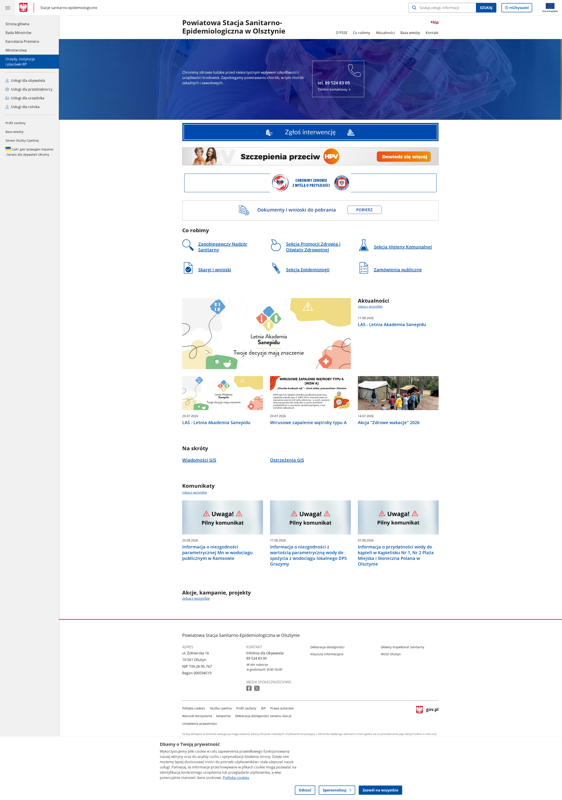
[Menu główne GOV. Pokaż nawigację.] (7, 7)
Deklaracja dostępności (327, 647)
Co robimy (361, 32)
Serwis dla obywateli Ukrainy (29, 152)
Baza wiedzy (14, 132)
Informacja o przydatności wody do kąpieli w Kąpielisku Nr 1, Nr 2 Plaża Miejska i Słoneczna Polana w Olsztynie (396, 555)
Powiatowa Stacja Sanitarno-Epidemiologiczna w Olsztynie (233, 27)
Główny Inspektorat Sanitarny (402, 647)
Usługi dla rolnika (25, 106)
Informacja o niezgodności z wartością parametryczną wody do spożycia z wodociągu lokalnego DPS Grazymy (308, 555)
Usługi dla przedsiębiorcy (31, 89)
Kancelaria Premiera (22, 41)
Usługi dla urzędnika (27, 98)
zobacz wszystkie (370, 306)
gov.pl (432, 715)
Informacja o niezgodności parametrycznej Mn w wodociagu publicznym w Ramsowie (217, 552)
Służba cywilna (221, 708)
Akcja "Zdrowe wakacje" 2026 (389, 422)
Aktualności (385, 32)
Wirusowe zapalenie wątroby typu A (308, 422)
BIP (263, 708)
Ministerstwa (16, 50)
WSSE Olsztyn (391, 654)
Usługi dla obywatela (27, 80)
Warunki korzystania (197, 716)
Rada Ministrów (18, 32)
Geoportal (223, 716)
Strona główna (22, 23)
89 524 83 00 (256, 658)
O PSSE (342, 32)
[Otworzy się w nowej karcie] (249, 688)
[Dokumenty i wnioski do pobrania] (310, 210)
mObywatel (519, 8)
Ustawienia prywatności (199, 723)
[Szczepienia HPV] (310, 156)
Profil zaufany (15, 123)
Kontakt (432, 32)
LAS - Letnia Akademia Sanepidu (392, 324)
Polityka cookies (193, 708)
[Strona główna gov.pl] (24, 7)
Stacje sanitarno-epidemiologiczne (68, 7)
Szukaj (486, 7)
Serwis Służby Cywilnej (22, 140)
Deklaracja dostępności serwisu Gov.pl (263, 716)
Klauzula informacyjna (326, 654)
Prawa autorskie (282, 708)
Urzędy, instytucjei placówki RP (20, 62)
